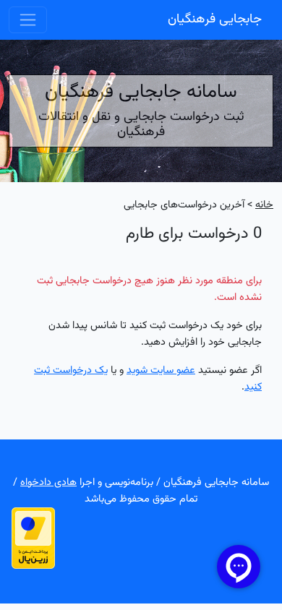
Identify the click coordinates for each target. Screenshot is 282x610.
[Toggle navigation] (28, 20)
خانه (264, 205)
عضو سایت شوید (161, 370)
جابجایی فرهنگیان (215, 19)
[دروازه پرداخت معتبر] (33, 538)
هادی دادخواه (48, 482)
